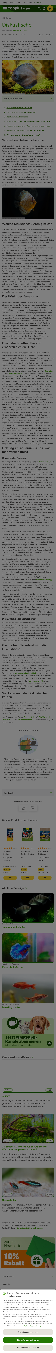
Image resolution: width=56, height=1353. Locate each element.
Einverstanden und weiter (28, 1340)
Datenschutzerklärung (32, 1326)
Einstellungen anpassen (28, 1332)
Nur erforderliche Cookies (28, 1348)
